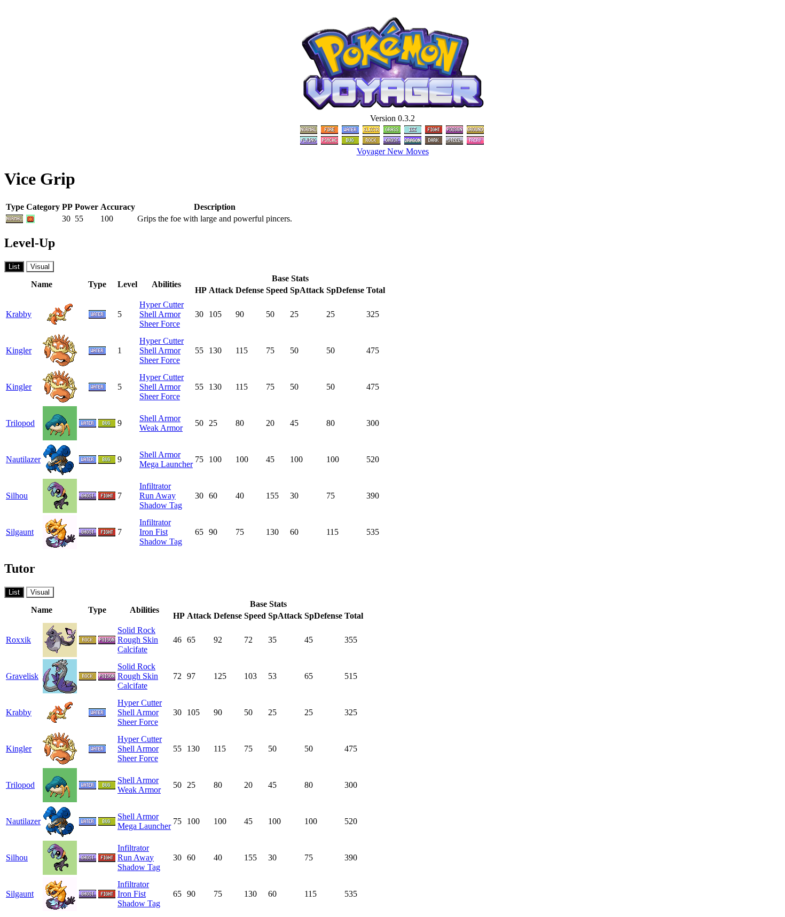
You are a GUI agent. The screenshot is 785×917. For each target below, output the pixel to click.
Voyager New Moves (393, 151)
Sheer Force (159, 323)
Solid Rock (136, 630)
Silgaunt (20, 531)
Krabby (19, 314)
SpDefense (345, 290)
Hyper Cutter (161, 304)
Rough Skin (137, 639)
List (14, 267)
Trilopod (20, 423)
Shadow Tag (160, 505)
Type (97, 284)
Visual (40, 267)
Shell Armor (159, 314)
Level (127, 284)
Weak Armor (161, 427)
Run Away (157, 495)
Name (41, 284)
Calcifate (132, 649)
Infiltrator (155, 486)
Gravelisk (22, 676)
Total (375, 290)
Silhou (17, 495)
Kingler (19, 350)
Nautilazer (23, 459)
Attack (221, 290)
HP (201, 290)
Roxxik (18, 639)
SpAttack (307, 290)
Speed (277, 290)
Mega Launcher (166, 464)
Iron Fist (153, 531)
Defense (250, 290)
